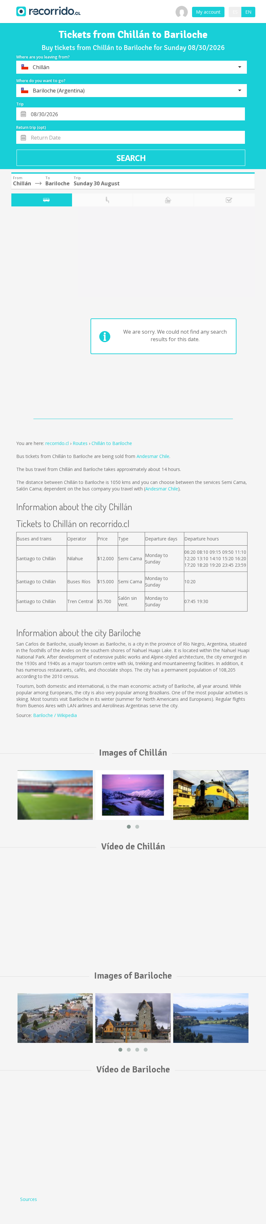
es (235, 12)
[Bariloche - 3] (211, 1018)
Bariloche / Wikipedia (55, 715)
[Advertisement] (37, 314)
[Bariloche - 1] (55, 1018)
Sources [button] (28, 1199)
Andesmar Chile (153, 456)
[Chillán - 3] (211, 795)
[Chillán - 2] (133, 795)
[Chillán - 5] (55, 795)
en (248, 12)
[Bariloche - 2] (133, 1018)
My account (208, 12)
